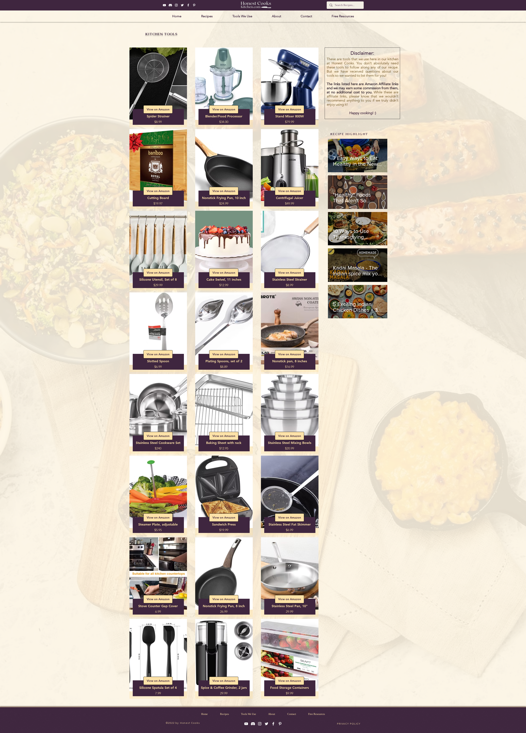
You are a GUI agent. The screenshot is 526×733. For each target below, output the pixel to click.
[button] (312, 307)
